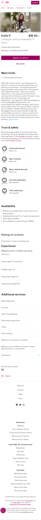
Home (3, 8)
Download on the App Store (20, 414)
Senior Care (20, 461)
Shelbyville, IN (20, 8)
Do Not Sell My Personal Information (20, 504)
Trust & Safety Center (12, 141)
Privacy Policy (16, 502)
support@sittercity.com (26, 512)
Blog (20, 394)
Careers (20, 390)
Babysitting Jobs (20, 473)
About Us (20, 386)
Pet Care (20, 465)
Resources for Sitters (20, 439)
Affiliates (20, 426)
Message (20, 64)
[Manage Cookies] (3, 510)
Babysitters (10, 8)
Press (20, 398)
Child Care (20, 455)
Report (8, 376)
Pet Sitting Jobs (20, 490)
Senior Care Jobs (20, 487)
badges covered (25, 136)
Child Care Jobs (20, 480)
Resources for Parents (20, 436)
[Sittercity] (7, 2)
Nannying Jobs (20, 477)
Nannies (20, 451)
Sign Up (35, 3)
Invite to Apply (20, 58)
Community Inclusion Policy (20, 432)
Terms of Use (29, 500)
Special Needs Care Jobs (20, 484)
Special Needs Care (20, 458)
